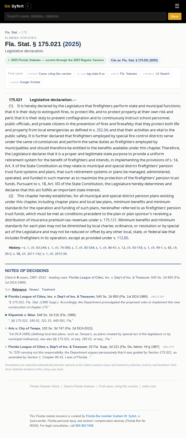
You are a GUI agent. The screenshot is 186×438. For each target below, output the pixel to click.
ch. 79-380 (62, 247)
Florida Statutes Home (44, 386)
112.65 (122, 237)
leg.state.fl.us (91, 73)
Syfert (14, 6)
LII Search (156, 73)
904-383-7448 (84, 425)
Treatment (48, 289)
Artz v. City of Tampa (24, 328)
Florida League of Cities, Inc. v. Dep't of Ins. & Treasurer (109, 277)
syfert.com (149, 386)
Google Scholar (25, 82)
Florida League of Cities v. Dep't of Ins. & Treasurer (47, 346)
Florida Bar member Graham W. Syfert (111, 416)
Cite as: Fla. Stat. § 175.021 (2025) (134, 60)
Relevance (19, 289)
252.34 (102, 129)
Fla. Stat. (11, 32)
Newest (34, 289)
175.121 (110, 219)
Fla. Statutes (124, 73)
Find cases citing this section (118, 386)
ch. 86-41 (109, 247)
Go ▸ (174, 16)
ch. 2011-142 (31, 253)
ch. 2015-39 (58, 253)
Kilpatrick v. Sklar (21, 315)
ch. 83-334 (86, 247)
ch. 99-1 (157, 247)
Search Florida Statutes (79, 386)
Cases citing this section (49, 73)
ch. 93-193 (134, 247)
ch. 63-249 (38, 247)
